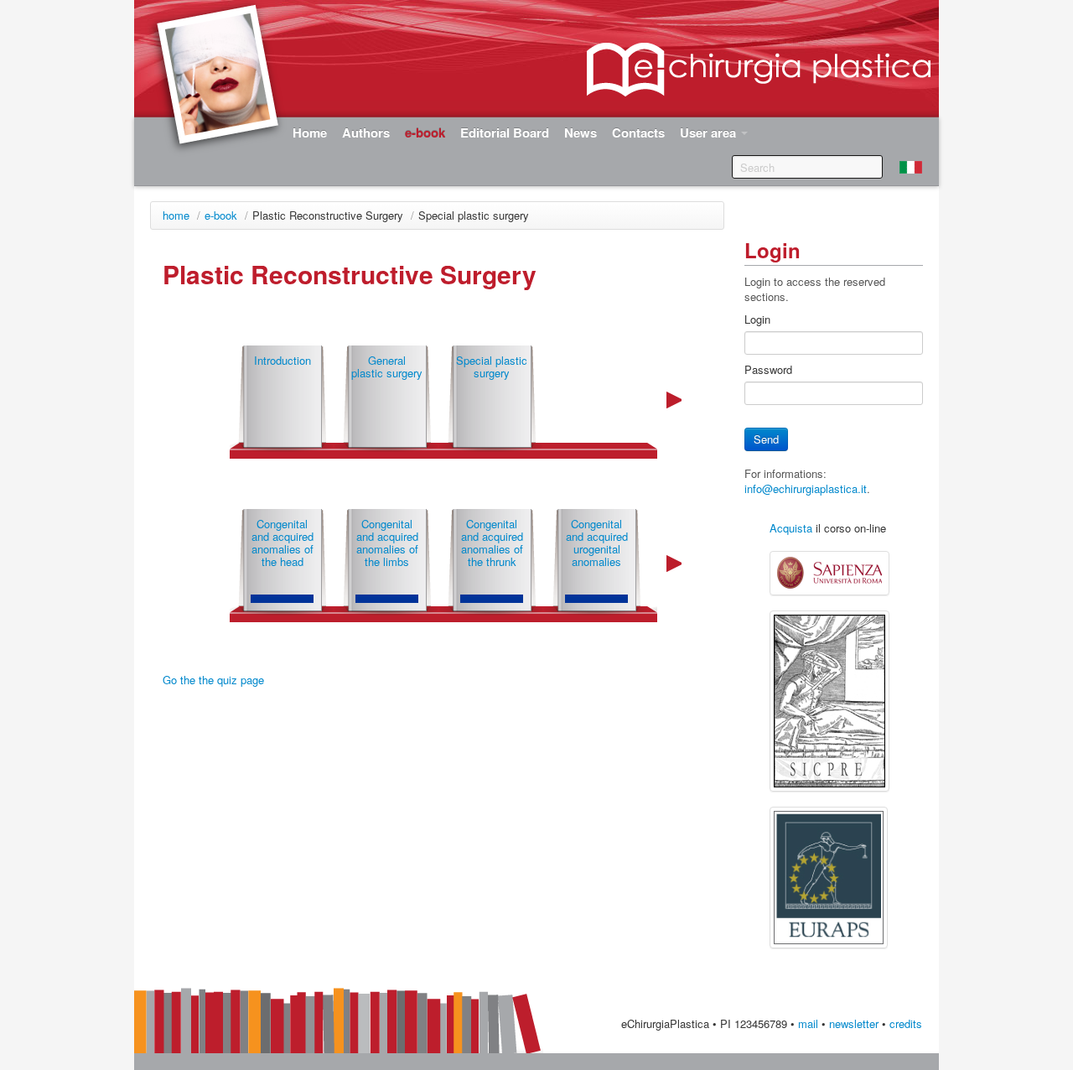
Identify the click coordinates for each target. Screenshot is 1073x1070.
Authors (366, 132)
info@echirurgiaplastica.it (805, 488)
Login (757, 319)
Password (768, 369)
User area (709, 132)
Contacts (638, 132)
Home (310, 132)
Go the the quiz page (213, 680)
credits (905, 1023)
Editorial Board (504, 132)
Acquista (791, 528)
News (580, 132)
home (176, 215)
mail (808, 1023)
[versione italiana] (910, 167)
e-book (221, 215)
